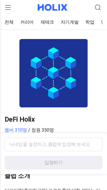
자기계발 (69, 22)
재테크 (47, 22)
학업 (89, 22)
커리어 (27, 22)
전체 (9, 22)
